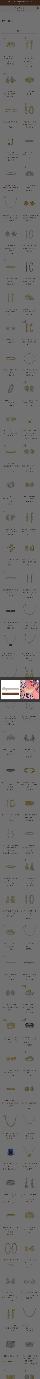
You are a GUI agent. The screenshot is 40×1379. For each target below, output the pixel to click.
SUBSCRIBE (10, 693)
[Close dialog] (38, 681)
